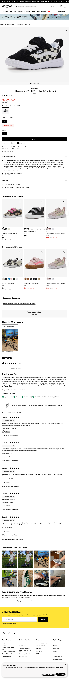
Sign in (4, 148)
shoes (6, 24)
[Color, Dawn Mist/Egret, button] (53, 228)
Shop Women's (52, 18)
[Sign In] (61, 6)
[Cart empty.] (65, 6)
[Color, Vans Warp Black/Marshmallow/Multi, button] (36, 279)
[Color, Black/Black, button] (6, 279)
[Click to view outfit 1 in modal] (10, 340)
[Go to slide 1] (30, 83)
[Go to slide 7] (38, 83)
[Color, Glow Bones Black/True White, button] (6, 228)
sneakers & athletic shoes (16, 24)
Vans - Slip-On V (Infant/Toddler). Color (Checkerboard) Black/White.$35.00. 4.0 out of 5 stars (12, 270)
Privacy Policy (59, 667)
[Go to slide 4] (34, 83)
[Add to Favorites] (20, 201)
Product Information (8, 156)
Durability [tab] (51, 397)
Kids (15, 11)
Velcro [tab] (57, 397)
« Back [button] (2, 24)
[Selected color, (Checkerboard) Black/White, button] (3, 279)
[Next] (67, 213)
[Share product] (62, 30)
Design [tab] (18, 397)
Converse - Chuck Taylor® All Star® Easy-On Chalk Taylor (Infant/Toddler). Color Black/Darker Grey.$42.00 (34, 218)
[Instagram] (4, 633)
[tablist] (34, 396)
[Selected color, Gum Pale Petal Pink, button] (25, 279)
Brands (20, 11)
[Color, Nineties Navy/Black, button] (33, 279)
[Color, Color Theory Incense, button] (39, 279)
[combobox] (33, 6)
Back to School (41, 11)
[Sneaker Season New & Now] (34, 17)
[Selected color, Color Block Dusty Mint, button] (47, 228)
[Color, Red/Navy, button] (50, 228)
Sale (49, 11)
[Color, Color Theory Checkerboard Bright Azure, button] (8, 279)
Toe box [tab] (44, 397)
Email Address (8, 619)
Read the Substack (43, 1)
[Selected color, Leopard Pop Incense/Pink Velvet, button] (3, 228)
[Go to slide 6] (37, 83)
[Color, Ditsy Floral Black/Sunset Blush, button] (31, 279)
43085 (11, 151)
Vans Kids (27, 24)
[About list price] (7, 102)
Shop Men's (63, 18)
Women (5, 11)
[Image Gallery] (9, 559)
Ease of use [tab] (27, 397)
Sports (33, 11)
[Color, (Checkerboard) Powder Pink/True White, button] (11, 279)
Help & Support (61, 11)
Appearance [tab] (8, 397)
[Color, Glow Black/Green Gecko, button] (14, 279)
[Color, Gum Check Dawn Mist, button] (28, 279)
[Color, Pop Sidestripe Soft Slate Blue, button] (8, 228)
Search (52, 6)
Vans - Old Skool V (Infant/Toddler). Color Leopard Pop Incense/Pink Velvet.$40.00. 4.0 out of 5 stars (12, 219)
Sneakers (27, 11)
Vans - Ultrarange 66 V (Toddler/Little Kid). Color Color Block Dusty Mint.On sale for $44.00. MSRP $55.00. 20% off (56, 219)
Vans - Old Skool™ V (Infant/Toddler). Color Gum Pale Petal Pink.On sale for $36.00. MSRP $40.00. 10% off (34, 269)
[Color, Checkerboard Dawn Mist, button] (16, 279)
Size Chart (5, 180)
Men (11, 11)
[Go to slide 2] (31, 83)
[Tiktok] (9, 633)
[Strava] (14, 633)
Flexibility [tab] (37, 397)
